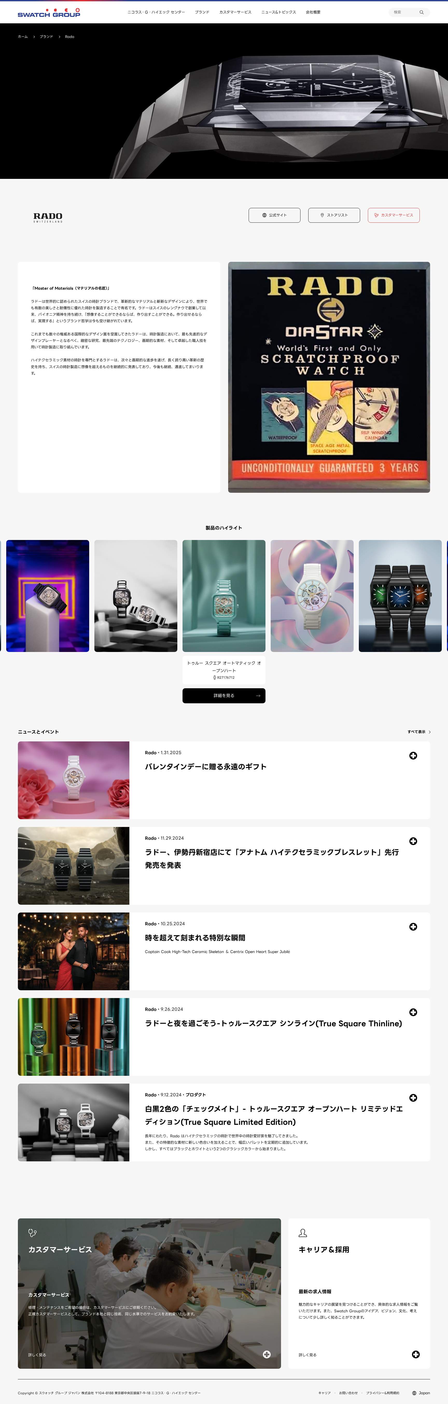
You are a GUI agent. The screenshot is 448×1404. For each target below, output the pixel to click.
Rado (151, 752)
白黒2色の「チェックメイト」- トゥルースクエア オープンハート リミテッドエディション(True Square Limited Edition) (274, 1115)
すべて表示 (416, 732)
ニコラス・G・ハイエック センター (156, 12)
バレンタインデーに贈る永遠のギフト (206, 767)
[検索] (425, 12)
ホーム (23, 36)
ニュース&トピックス (278, 12)
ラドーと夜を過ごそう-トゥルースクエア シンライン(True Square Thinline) (273, 1023)
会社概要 (313, 12)
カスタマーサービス (235, 12)
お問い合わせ (348, 1393)
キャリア (324, 1393)
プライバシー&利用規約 (382, 1393)
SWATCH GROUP (49, 12)
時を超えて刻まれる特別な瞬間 (195, 938)
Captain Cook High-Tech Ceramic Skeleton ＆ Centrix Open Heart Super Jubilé (217, 951)
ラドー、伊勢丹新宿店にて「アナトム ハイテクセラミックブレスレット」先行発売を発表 (272, 859)
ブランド (202, 12)
